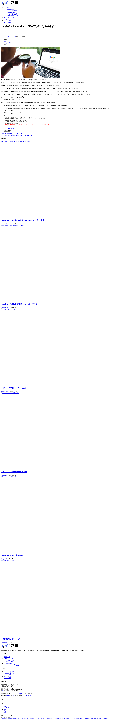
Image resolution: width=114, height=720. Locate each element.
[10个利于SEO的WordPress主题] (9, 309)
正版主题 (6, 707)
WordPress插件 (7, 22)
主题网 (11, 128)
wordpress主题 (25, 718)
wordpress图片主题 (12, 14)
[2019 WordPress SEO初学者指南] (10, 393)
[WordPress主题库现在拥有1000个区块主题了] (13, 225)
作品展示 (86, 718)
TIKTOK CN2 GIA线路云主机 (12, 665)
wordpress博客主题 (12, 9)
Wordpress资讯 (12, 36)
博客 (92, 718)
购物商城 (106, 718)
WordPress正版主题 (9, 17)
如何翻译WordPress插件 (11, 639)
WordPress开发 (7, 678)
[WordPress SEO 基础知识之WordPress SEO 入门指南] (15, 141)
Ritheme (8, 695)
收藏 (5, 130)
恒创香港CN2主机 (9, 658)
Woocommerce (9, 718)
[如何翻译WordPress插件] (8, 560)
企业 (82, 718)
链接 (9, 130)
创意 (89, 718)
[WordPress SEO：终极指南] (8, 476)
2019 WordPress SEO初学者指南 (14, 472)
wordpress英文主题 (69, 718)
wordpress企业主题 (12, 10)
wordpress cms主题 (12, 12)
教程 (5, 709)
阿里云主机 (7, 657)
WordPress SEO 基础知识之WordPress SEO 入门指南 (22, 220)
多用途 (94, 718)
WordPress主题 (7, 7)
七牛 (13, 695)
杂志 (98, 718)
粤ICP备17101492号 (28, 695)
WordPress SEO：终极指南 (12, 555)
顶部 (5, 712)
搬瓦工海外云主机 (9, 660)
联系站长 (36, 117)
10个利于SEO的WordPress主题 (13, 388)
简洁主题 (101, 718)
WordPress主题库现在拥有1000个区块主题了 (19, 304)
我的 (5, 711)
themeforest (3, 718)
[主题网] (4, 36)
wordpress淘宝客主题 (12, 15)
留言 (3, 690)
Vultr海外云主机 (8, 663)
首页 (5, 41)
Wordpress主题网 (17, 693)
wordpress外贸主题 (9, 19)
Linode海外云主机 (8, 661)
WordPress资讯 (7, 20)
